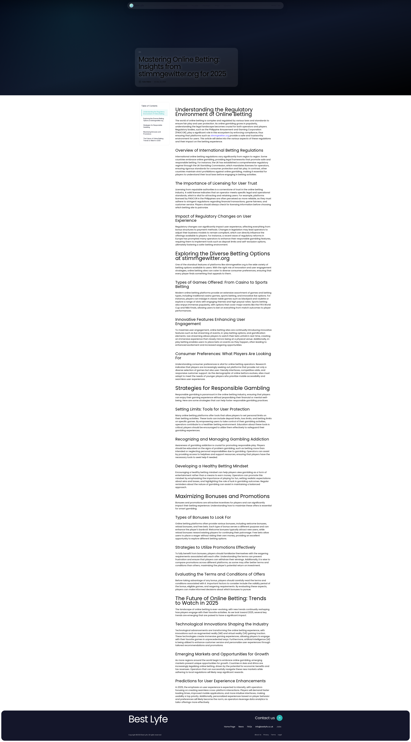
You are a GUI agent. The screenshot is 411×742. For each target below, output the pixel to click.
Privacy (266, 735)
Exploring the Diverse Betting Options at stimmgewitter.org (153, 119)
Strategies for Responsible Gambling (152, 126)
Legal (280, 735)
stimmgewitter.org (220, 135)
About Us (258, 735)
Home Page (229, 726)
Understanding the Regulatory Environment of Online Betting (154, 113)
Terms (273, 735)
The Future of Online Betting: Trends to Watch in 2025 (153, 139)
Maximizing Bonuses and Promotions (152, 133)
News (241, 726)
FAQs (249, 726)
